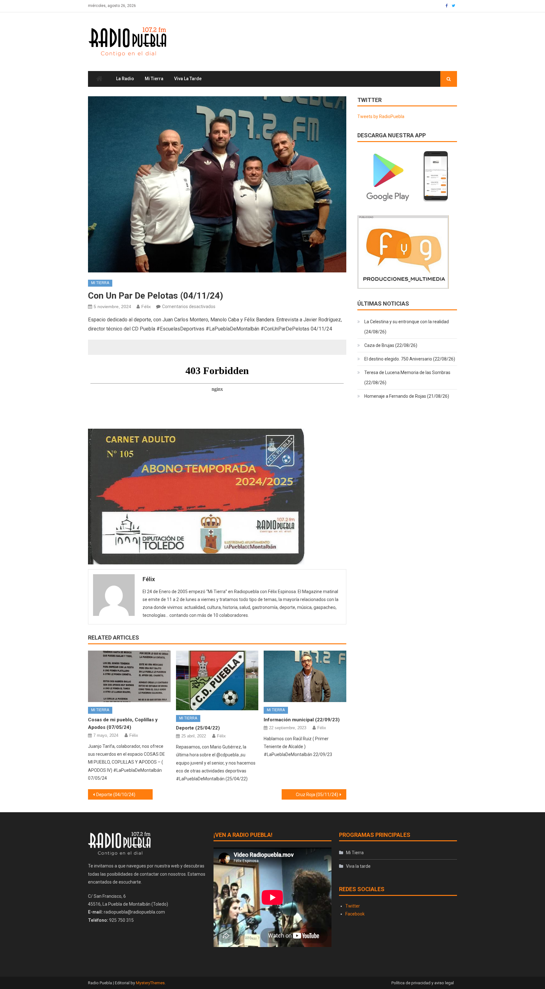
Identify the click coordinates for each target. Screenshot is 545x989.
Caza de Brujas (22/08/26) (390, 345)
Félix (146, 306)
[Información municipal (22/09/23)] (305, 676)
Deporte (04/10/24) (115, 794)
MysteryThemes (150, 982)
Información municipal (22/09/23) (302, 720)
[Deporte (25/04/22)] (217, 681)
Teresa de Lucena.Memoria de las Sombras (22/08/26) (407, 377)
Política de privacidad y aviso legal (422, 982)
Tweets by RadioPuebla (380, 116)
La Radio (125, 78)
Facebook (355, 913)
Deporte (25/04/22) (198, 728)
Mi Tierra (154, 78)
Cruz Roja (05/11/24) (317, 794)
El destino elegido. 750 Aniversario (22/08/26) (409, 358)
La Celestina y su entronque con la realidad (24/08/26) (406, 326)
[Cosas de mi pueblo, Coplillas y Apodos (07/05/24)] (129, 676)
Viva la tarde (188, 78)
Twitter (352, 906)
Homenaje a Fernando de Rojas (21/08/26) (406, 396)
